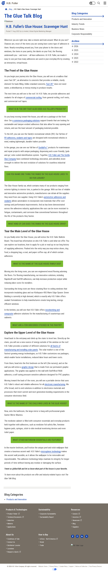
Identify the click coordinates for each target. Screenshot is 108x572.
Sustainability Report (47, 517)
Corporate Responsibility (82, 34)
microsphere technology (51, 451)
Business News (78, 29)
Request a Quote (13, 552)
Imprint (71, 566)
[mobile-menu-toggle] (105, 3)
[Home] (6, 9)
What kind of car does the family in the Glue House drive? (37, 223)
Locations (10, 549)
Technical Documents (14, 517)
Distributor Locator (13, 545)
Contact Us (11, 542)
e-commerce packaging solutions (26, 120)
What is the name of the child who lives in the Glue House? (37, 403)
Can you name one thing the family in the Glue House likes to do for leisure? (37, 176)
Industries (10, 520)
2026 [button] (76, 46)
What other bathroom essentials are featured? (37, 440)
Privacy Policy (53, 566)
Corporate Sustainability (48, 514)
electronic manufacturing (55, 384)
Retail (42, 542)
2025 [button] (76, 50)
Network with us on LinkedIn (82, 536)
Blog (10, 9)
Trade (42, 545)
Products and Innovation (16, 499)
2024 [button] (76, 54)
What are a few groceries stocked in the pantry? (37, 325)
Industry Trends (78, 24)
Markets (10, 524)
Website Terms (43, 566)
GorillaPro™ (43, 147)
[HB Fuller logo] (10, 3)
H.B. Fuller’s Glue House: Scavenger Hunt (27, 9)
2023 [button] (76, 58)
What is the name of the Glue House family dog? (37, 263)
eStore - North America (48, 539)
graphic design (28, 367)
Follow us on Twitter (86, 536)
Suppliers (76, 527)
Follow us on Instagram (77, 536)
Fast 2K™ (50, 84)
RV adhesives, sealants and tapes (18, 138)
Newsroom (76, 520)
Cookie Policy (64, 566)
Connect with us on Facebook (72, 536)
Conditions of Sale (13, 539)
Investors (76, 517)
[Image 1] (77, 545)
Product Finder (12, 514)
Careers (75, 514)
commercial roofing (34, 97)
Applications (11, 527)
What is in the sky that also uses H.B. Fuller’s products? (37, 109)
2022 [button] (76, 62)
